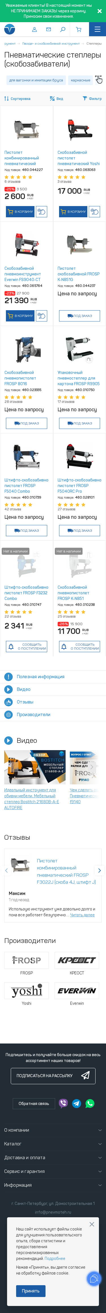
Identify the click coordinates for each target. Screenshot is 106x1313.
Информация (18, 1185)
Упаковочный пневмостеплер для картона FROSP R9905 (79, 378)
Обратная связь (34, 1103)
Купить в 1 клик (41, 211)
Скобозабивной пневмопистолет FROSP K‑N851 (73, 593)
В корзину (23, 212)
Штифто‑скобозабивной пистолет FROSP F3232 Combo (28, 593)
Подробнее (55, 1258)
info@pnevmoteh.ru (53, 1212)
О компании (16, 1130)
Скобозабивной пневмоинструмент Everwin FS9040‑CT (23, 274)
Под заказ (82, 316)
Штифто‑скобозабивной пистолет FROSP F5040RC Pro (81, 486)
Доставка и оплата (24, 1157)
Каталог (12, 1144)
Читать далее (82, 915)
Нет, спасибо (92, 1224)
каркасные (80, 80)
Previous (14, 767)
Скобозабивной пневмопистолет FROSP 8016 (20, 378)
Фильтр (95, 99)
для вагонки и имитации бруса (36, 80)
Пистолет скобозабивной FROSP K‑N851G (79, 274)
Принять (31, 1291)
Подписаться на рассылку (44, 1076)
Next (92, 767)
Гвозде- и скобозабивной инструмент (51, 43)
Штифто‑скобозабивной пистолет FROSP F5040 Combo (28, 486)
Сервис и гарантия (24, 1171)
